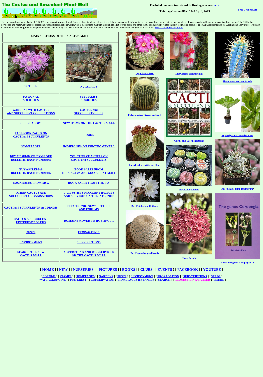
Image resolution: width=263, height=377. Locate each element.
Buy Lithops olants (189, 189)
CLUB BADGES (31, 123)
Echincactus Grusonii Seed (144, 115)
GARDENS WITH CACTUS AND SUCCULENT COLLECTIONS (31, 111)
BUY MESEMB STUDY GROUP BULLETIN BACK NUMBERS (31, 158)
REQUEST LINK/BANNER (192, 279)
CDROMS (49, 276)
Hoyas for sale (189, 258)
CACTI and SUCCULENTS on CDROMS (31, 207)
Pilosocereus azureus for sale (237, 81)
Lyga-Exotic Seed (145, 73)
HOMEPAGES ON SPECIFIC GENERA (89, 146)
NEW (63, 270)
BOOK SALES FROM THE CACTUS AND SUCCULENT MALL (88, 171)
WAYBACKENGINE (52, 279)
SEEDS (216, 276)
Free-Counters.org (247, 9)
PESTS (30, 232)
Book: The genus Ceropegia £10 (237, 262)
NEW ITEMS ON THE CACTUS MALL (89, 123)
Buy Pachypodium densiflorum (237, 189)
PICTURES (30, 86)
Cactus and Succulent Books (189, 140)
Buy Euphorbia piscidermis (144, 253)
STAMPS (66, 276)
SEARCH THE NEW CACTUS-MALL (30, 253)
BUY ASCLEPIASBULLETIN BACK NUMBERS (31, 171)
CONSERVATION (102, 279)
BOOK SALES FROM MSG (31, 182)
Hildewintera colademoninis (189, 73)
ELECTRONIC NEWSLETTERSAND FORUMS (88, 207)
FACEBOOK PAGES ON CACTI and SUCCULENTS (31, 135)
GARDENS (106, 276)
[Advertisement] (131, 330)
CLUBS (146, 270)
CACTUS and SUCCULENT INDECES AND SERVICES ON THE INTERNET (88, 194)
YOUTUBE (212, 270)
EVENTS (165, 270)
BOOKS (89, 134)
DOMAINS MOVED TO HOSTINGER (89, 220)
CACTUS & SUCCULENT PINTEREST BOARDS (31, 220)
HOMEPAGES (30, 146)
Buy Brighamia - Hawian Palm (237, 135)
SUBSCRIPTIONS (89, 242)
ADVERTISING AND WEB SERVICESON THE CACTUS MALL (88, 253)
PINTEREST (78, 279)
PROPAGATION (89, 232)
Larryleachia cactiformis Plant (144, 165)
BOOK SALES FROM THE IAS (88, 182)
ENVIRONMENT (31, 242)
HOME (48, 270)
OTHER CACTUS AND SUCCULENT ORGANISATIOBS (31, 194)
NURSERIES (88, 86)
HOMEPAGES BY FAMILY (136, 279)
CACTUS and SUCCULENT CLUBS (88, 111)
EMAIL (219, 279)
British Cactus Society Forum (169, 27)
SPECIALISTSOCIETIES (89, 98)
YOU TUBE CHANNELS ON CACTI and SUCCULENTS (89, 158)
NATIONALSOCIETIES (31, 98)
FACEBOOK (187, 270)
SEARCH (164, 279)
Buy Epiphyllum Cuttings (144, 206)
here (216, 5)
